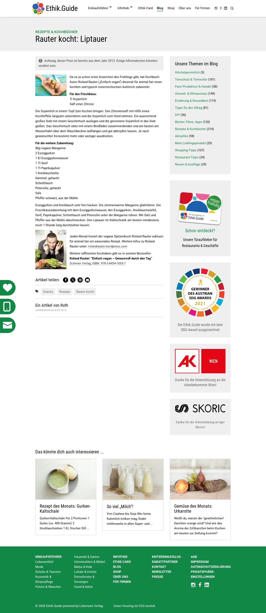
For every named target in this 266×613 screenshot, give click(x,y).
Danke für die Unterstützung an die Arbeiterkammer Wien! (200, 382)
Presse (157, 577)
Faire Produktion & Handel (193, 86)
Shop (117, 572)
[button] (65, 280)
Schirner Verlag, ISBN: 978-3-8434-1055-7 (98, 263)
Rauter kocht (85, 292)
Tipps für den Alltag (188, 108)
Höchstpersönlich (187, 72)
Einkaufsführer (48, 557)
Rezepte (64, 292)
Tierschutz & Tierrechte (191, 79)
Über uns (120, 577)
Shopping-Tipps (185, 150)
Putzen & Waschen (48, 587)
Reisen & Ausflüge (187, 164)
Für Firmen (122, 582)
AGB (194, 557)
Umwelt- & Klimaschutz (191, 94)
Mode (39, 567)
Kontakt (159, 567)
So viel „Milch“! (120, 506)
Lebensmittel (44, 562)
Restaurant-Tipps (186, 157)
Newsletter (161, 572)
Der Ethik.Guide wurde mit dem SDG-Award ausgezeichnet (200, 327)
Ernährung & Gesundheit (191, 101)
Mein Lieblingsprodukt (190, 143)
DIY (177, 115)
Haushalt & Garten (86, 557)
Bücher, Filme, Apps (188, 122)
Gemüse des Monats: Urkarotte (193, 509)
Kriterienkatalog (166, 557)
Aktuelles (181, 136)
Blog (117, 567)
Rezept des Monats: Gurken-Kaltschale (65, 509)
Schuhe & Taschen (48, 572)
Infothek (120, 557)
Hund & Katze (83, 587)
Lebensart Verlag (91, 606)
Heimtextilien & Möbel (89, 562)
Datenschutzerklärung (211, 567)
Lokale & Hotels (85, 572)
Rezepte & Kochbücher (56, 32)
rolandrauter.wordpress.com (107, 246)
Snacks (48, 292)
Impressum (200, 562)
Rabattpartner (165, 562)
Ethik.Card (122, 562)
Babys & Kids (83, 567)
